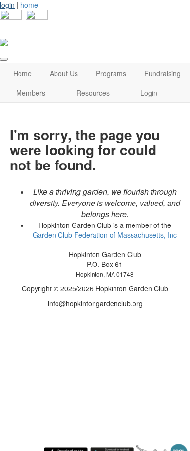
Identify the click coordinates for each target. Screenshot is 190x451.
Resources (93, 93)
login (7, 5)
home (29, 5)
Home (22, 73)
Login (148, 93)
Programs (111, 73)
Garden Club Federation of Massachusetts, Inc (105, 235)
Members (30, 93)
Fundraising (162, 73)
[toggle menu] (4, 59)
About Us (64, 73)
